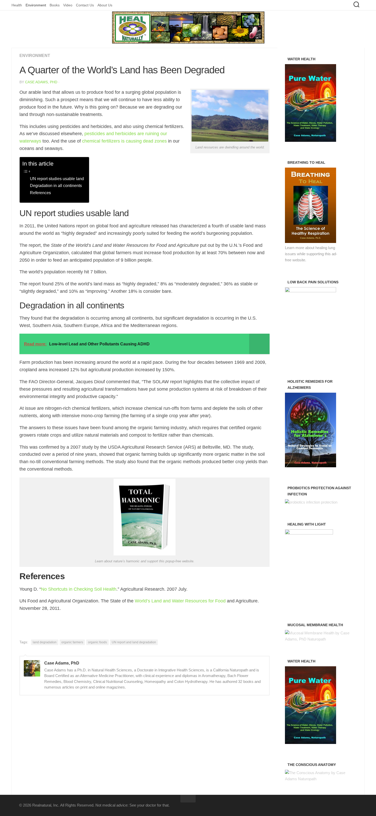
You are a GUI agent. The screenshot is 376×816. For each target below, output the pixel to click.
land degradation (45, 642)
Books (55, 5)
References (40, 192)
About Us (104, 5)
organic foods (97, 642)
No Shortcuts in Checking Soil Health (78, 589)
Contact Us (85, 5)
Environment (36, 5)
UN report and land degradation (134, 642)
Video (67, 5)
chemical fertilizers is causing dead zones (124, 141)
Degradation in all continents (56, 185)
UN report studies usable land (57, 178)
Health (17, 5)
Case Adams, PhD (41, 82)
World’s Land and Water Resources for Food (180, 600)
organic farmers (72, 642)
